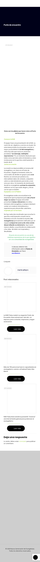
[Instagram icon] (23, 554)
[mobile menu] (37, 3)
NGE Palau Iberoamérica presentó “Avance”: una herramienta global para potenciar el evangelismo (20, 419)
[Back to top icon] (35, 557)
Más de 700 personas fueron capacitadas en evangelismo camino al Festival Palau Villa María (20, 369)
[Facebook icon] (19, 554)
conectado (22, 441)
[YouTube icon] (21, 554)
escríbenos (16, 253)
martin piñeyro (23, 270)
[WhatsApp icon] (16, 554)
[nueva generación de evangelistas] (20, 3)
